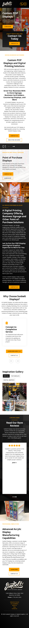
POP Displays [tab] (15, 376)
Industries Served (14, 602)
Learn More (7, 26)
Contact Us (14, 43)
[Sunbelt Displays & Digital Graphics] (8, 4)
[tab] (13, 496)
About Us (14, 605)
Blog (14, 607)
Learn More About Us (14, 351)
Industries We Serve (14, 140)
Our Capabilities (14, 603)
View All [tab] (6, 376)
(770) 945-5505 (16, 597)
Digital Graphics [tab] (9, 380)
